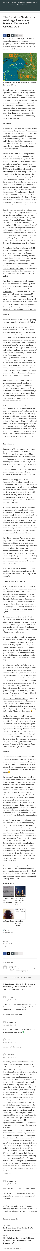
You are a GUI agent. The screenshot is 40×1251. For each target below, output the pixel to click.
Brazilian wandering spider (24, 95)
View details (22, 5)
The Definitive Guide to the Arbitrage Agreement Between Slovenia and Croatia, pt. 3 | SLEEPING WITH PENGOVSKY (20, 1208)
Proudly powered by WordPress (12, 1248)
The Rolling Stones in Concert (19, 923)
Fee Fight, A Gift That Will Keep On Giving (19, 901)
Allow (20, 9)
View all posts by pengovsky (18, 971)
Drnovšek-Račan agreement (21, 141)
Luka (9, 1040)
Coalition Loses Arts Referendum (8, 900)
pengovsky (19, 977)
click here (17, 49)
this (12, 85)
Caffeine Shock (8, 921)
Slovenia (28, 977)
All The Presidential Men (7, 944)
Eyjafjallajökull (9, 807)
